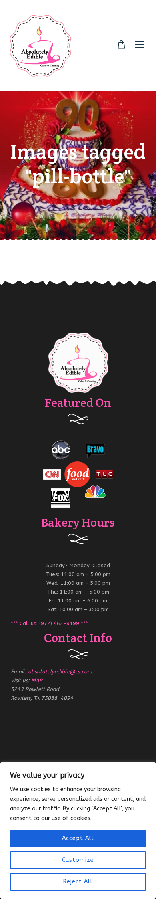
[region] (78, 830)
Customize (78, 860)
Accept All (78, 838)
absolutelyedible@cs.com (60, 672)
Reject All (78, 881)
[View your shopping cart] (121, 45)
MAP (36, 680)
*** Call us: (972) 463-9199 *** (49, 623)
